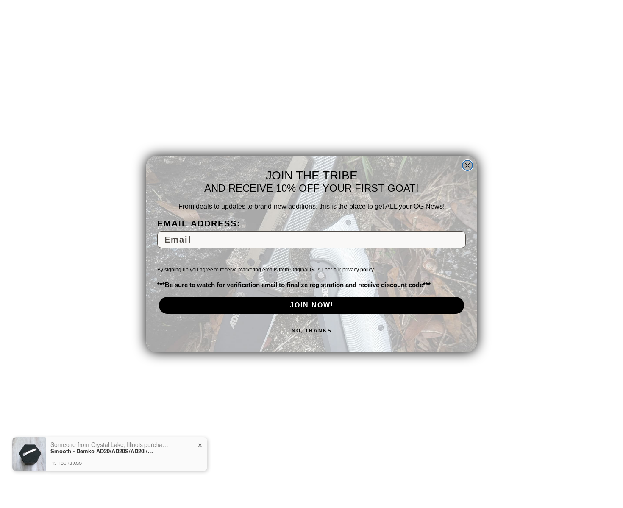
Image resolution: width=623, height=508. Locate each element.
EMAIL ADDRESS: (199, 223)
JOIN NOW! (312, 305)
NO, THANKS (312, 331)
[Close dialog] (467, 165)
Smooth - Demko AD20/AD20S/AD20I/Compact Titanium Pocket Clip (103, 451)
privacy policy (357, 270)
